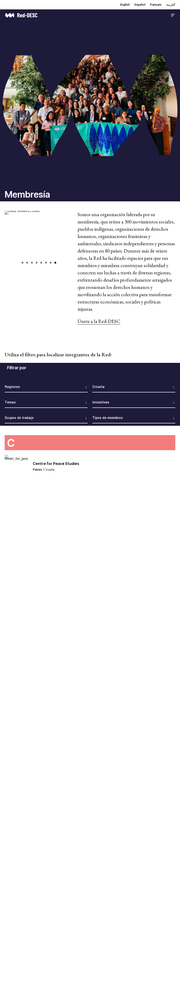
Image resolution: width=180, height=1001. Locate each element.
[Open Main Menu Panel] (173, 14)
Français (155, 5)
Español (140, 5)
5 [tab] (41, 263)
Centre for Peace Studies (56, 463)
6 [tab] (46, 263)
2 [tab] (27, 263)
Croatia (49, 469)
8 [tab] (55, 263)
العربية (170, 5)
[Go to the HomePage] (21, 14)
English (125, 5)
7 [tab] (51, 263)
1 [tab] (22, 263)
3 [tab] (32, 263)
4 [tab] (37, 263)
